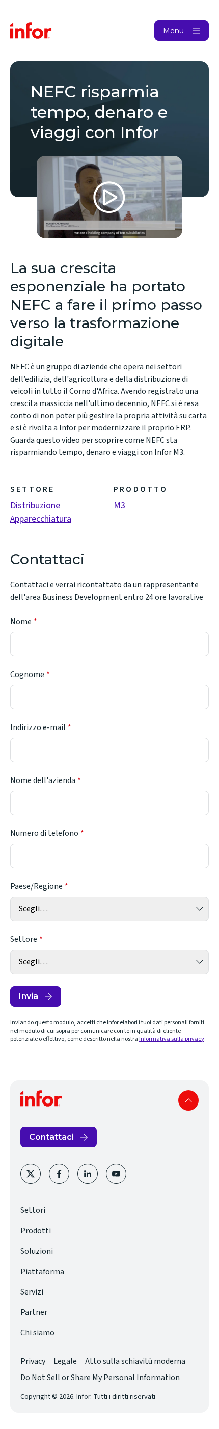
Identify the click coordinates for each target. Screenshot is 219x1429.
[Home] (31, 30)
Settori (32, 1210)
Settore (23, 939)
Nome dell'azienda (42, 780)
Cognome (27, 674)
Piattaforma (42, 1271)
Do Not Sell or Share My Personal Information (100, 1377)
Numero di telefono (44, 833)
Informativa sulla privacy (171, 1039)
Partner (33, 1312)
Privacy (32, 1361)
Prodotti (35, 1230)
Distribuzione (35, 505)
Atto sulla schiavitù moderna (135, 1361)
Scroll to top (188, 1100)
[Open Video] (110, 197)
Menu (173, 30)
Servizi (31, 1292)
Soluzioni (36, 1251)
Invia (28, 996)
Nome (21, 621)
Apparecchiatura (40, 519)
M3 (119, 505)
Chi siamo (37, 1332)
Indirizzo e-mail (38, 727)
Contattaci (51, 1137)
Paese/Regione (36, 886)
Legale (65, 1361)
